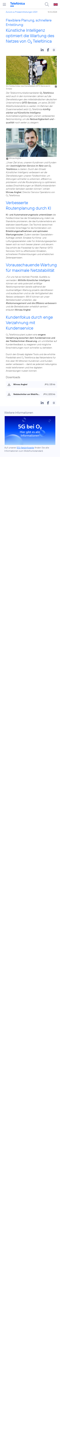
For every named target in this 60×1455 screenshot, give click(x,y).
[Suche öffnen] (47, 4)
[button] (42, 49)
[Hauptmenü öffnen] (4, 4)
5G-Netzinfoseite (25, 447)
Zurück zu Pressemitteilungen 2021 (21, 12)
